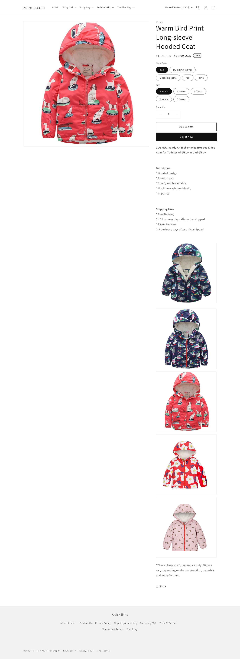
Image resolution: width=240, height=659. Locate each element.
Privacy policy (85, 651)
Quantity (160, 107)
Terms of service (103, 651)
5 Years (198, 91)
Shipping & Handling (125, 623)
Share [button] (163, 586)
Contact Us (85, 623)
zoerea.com (36, 651)
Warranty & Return (112, 629)
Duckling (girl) (168, 77)
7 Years (181, 99)
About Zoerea (68, 623)
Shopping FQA (148, 623)
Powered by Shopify (51, 651)
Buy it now (186, 136)
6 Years (164, 99)
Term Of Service (168, 623)
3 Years (164, 91)
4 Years (181, 91)
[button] (69, 7)
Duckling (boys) (182, 69)
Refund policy (69, 651)
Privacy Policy (103, 623)
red (188, 77)
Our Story (132, 629)
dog (162, 69)
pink (201, 77)
